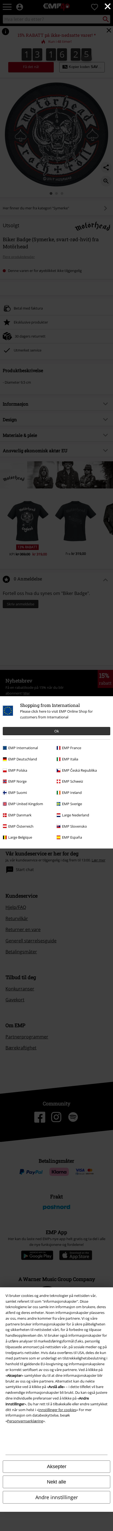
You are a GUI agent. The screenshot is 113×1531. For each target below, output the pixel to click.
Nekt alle (56, 1482)
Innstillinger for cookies (57, 1409)
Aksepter (56, 1466)
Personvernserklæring (25, 1420)
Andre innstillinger (56, 1497)
